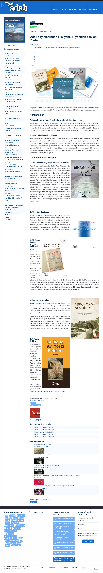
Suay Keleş (8, 147)
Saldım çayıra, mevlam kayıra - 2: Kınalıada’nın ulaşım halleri (12, 61)
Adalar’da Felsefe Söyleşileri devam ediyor (14, 190)
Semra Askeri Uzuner (10, 104)
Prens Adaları (10, 536)
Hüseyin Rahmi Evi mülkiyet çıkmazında (46, 465)
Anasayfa (55, 9)
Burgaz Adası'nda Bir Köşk (42, 444)
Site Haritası (75, 567)
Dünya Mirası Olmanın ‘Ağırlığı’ (12, 76)
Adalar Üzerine (93, 9)
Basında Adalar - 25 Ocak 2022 (44, 437)
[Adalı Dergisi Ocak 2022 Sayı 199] (14, 32)
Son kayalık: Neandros (12, 118)
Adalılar (12, 516)
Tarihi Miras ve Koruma (13, 543)
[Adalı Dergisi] (16, 6)
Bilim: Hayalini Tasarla (12, 171)
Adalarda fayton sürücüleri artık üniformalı (14, 100)
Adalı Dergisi (72, 9)
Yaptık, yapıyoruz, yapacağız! (14, 94)
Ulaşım (7, 545)
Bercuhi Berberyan (10, 109)
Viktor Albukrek (9, 84)
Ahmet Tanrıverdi (9, 125)
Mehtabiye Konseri (11, 183)
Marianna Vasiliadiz (10, 174)
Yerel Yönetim (16, 545)
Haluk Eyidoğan (9, 181)
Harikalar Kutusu (21, 568)
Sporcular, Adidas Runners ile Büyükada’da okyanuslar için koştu (14, 159)
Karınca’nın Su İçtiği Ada (13, 135)
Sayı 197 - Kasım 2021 (41, 488)
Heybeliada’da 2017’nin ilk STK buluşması (13, 178)
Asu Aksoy (8, 80)
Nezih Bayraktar (9, 97)
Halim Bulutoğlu (9, 56)
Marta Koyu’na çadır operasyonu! (11, 151)
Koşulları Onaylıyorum (84, 533)
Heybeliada (9, 526)
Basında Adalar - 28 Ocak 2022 (44, 432)
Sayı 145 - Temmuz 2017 (38, 400)
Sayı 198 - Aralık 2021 (41, 447)
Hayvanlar (15, 523)
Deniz (16, 518)
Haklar (7, 523)
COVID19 (8, 518)
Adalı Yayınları (82, 9)
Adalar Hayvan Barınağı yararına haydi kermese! (13, 69)
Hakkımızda (51, 567)
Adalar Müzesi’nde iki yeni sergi (13, 112)
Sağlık (20, 538)
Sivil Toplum (11, 540)
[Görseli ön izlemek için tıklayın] (64, 86)
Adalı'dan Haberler (40, 478)
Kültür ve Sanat (36, 405)
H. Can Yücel (8, 138)
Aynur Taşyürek (9, 169)
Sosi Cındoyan (9, 142)
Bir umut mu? (9, 53)
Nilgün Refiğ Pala (9, 92)
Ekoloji (21, 518)
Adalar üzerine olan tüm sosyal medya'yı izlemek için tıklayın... (64, 559)
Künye (42, 567)
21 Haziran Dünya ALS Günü (14, 167)
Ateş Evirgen (8, 121)
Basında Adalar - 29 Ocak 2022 (44, 430)
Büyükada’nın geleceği (12, 82)
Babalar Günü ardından (12, 145)
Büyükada (21, 515)
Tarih (21, 541)
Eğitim (7, 520)
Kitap (33, 403)
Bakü (6, 123)
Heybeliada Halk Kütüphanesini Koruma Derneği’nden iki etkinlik (54, 486)
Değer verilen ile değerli (13, 140)
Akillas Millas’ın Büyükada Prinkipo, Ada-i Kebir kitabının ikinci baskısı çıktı (57, 475)
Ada (6, 516)
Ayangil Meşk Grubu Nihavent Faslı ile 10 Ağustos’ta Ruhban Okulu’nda (14, 208)
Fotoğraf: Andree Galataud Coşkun (13, 129)
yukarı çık (33, 502)
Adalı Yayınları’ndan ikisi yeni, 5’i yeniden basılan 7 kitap (13, 198)
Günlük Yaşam (17, 520)
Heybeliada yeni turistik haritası (12, 216)
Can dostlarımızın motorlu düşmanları (13, 88)
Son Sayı (63, 9)
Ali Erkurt (7, 65)
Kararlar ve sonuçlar (11, 106)
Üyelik (84, 567)
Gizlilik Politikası (63, 567)
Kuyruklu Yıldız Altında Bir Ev (43, 455)
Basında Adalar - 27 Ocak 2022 (44, 434)
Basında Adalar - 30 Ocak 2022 (44, 427)
